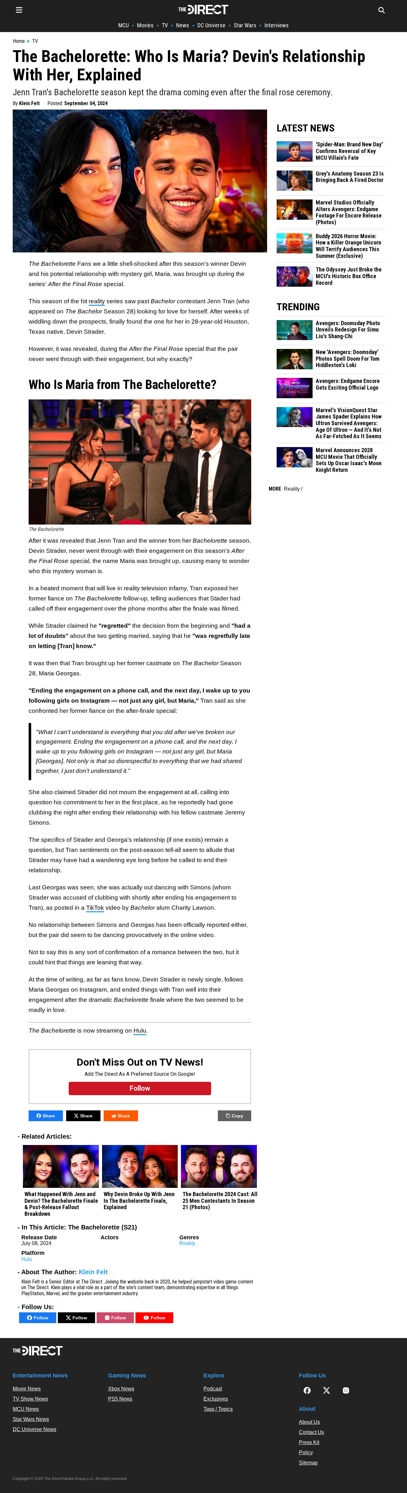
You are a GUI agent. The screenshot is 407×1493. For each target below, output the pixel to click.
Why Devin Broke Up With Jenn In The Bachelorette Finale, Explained (139, 1200)
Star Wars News (31, 1419)
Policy (306, 1452)
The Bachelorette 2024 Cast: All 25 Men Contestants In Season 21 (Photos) (220, 1200)
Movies (145, 25)
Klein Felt (29, 103)
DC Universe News (34, 1429)
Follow (41, 1317)
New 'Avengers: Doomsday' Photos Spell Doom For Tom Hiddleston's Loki (347, 358)
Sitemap (308, 1462)
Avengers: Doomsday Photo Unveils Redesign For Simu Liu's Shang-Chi (348, 329)
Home (19, 41)
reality (97, 301)
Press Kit (309, 1442)
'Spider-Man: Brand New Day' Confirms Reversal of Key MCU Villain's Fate (349, 151)
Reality (187, 1243)
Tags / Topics (218, 1409)
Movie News (27, 1388)
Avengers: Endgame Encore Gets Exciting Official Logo (348, 384)
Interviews (277, 25)
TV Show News (30, 1399)
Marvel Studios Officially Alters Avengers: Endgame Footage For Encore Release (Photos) (349, 212)
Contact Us (311, 1432)
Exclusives (216, 1399)
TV (165, 25)
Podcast (213, 1388)
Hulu (140, 1030)
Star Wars (245, 25)
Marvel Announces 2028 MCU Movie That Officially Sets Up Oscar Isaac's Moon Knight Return (349, 460)
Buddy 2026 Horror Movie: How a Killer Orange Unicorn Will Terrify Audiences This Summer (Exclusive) (348, 246)
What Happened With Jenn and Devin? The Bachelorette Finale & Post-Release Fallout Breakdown (61, 1204)
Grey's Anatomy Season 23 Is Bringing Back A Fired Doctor (350, 177)
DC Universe (211, 25)
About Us (309, 1422)
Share (49, 1115)
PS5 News (120, 1399)
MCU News (26, 1409)
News (182, 25)
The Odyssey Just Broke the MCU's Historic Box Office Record (349, 276)
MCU (123, 25)
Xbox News (121, 1388)
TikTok (95, 907)
